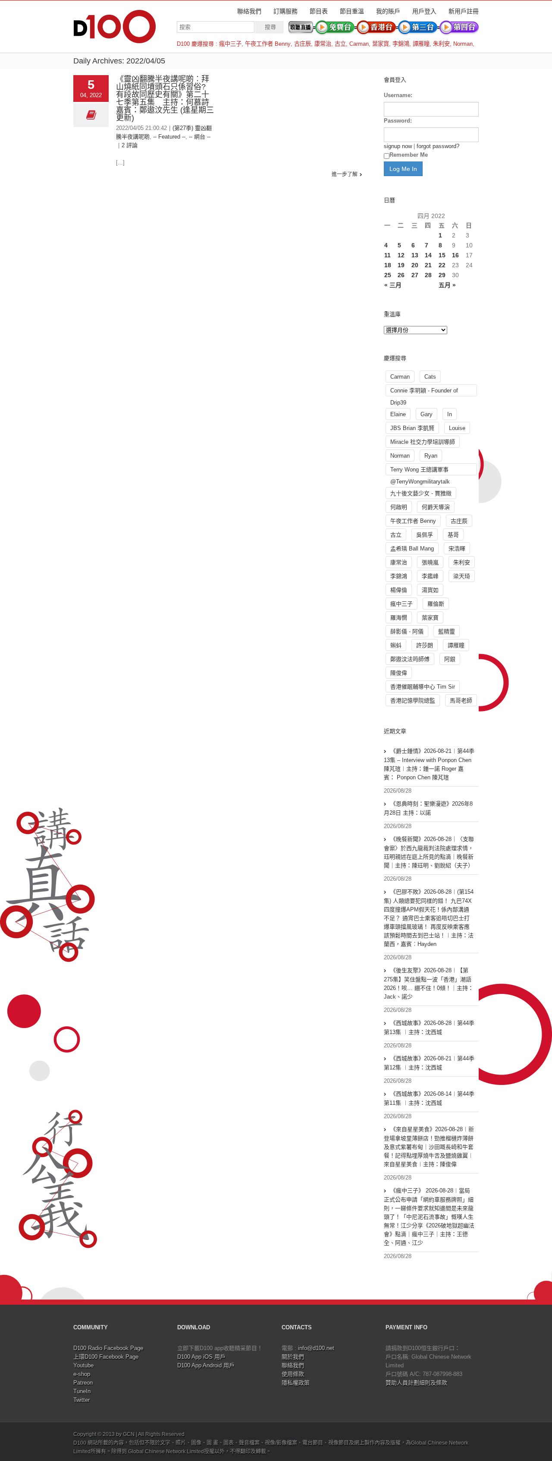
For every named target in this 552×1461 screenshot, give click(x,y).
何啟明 (398, 507)
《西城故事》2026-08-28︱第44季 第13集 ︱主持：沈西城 (429, 1027)
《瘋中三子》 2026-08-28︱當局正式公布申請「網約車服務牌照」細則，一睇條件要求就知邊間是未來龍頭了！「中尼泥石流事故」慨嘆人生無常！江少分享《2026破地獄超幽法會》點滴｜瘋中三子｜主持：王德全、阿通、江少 (429, 1216)
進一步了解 (345, 174)
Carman (359, 44)
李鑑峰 (430, 576)
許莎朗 (424, 645)
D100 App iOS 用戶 (201, 1356)
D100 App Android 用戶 (206, 1365)
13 (414, 255)
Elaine (398, 414)
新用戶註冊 (463, 11)
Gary (426, 414)
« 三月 (392, 284)
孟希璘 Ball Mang (412, 548)
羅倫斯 (435, 604)
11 (387, 255)
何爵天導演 (436, 507)
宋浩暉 (456, 548)
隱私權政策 (296, 1382)
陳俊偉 (398, 673)
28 (428, 275)
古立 (340, 44)
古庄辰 (302, 44)
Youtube (83, 1365)
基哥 (453, 534)
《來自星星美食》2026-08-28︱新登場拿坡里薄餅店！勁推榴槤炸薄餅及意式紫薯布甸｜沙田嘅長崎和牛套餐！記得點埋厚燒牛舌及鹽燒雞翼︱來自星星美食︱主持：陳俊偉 (429, 1146)
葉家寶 (380, 44)
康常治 (322, 44)
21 (428, 265)
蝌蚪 (395, 645)
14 (428, 255)
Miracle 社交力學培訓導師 (422, 442)
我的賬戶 (388, 11)
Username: (398, 95)
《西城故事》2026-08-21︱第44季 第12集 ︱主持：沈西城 (429, 1063)
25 (387, 275)
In (449, 414)
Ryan (430, 455)
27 (414, 275)
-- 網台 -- (199, 136)
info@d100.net (316, 1348)
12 (401, 255)
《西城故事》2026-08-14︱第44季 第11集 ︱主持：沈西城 (429, 1098)
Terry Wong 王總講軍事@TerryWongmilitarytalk (420, 470)
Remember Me (408, 155)
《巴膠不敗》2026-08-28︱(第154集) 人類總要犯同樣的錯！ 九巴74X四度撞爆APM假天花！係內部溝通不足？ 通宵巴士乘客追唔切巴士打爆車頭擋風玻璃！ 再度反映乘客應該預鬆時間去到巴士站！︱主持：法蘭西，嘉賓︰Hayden (429, 918)
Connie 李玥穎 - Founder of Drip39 (424, 391)
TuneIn (82, 1391)
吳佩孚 (424, 534)
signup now (398, 146)
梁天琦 (461, 576)
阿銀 (449, 659)
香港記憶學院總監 (412, 700)
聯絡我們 (249, 11)
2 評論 (130, 145)
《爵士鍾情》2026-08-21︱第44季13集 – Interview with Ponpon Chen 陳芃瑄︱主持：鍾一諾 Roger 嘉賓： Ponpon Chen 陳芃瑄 (429, 764)
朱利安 (441, 44)
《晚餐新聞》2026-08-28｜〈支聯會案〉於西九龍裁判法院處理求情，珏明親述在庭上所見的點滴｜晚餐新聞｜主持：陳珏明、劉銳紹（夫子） (429, 852)
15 (442, 255)
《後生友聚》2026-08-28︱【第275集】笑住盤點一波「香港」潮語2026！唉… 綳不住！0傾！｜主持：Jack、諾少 (429, 983)
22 (442, 265)
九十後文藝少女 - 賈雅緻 (421, 493)
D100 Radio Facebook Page (108, 1348)
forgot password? (438, 146)
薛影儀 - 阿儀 (406, 631)
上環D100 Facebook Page (105, 1356)
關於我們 (293, 1356)
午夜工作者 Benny (268, 44)
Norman (463, 44)
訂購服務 (285, 11)
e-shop (81, 1374)
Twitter (81, 1400)
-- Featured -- (169, 136)
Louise (457, 428)
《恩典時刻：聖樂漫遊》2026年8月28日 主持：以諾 (428, 808)
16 (455, 255)
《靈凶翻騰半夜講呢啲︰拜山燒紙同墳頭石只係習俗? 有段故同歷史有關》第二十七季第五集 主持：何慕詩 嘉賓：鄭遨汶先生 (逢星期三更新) (166, 98)
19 (401, 265)
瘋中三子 (230, 44)
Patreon (83, 1382)
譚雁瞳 (421, 44)
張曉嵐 (430, 562)
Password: (398, 120)
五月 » (447, 284)
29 (442, 275)
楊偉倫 (398, 590)
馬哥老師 (461, 700)
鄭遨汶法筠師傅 (410, 659)
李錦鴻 (400, 44)
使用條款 (293, 1374)
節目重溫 (352, 11)
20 (414, 265)
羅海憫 (398, 617)
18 (387, 265)
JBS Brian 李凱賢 (412, 428)
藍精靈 (446, 631)
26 (401, 275)
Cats (430, 376)
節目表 (319, 11)
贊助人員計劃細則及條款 (416, 1382)
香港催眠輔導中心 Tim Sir (422, 686)
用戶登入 (424, 11)
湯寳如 (430, 590)
